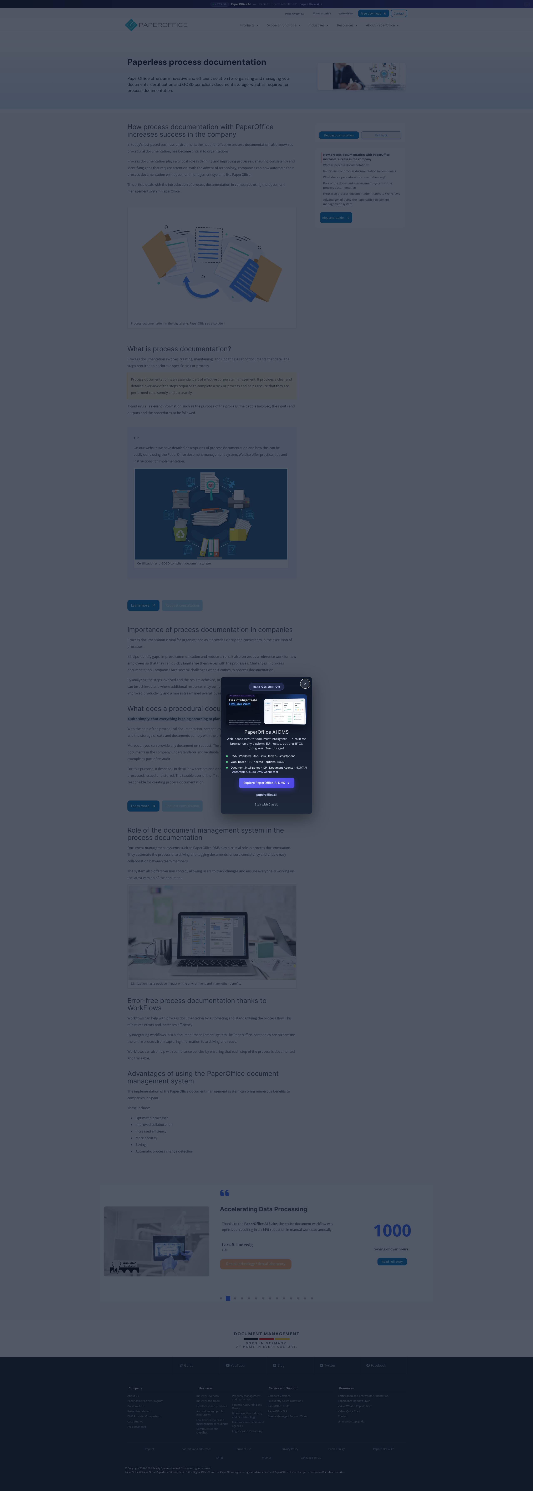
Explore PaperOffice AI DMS (266, 783)
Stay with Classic (266, 804)
